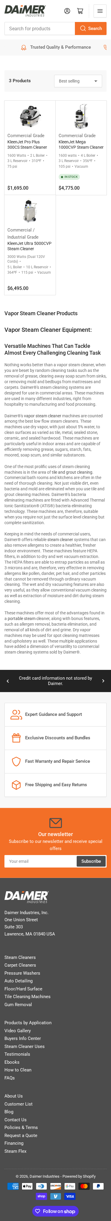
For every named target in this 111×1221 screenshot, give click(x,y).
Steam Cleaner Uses (24, 1046)
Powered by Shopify (79, 1176)
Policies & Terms (21, 1127)
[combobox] (55, 28)
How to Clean (17, 1070)
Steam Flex (15, 1151)
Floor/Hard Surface (23, 989)
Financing (13, 1143)
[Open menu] (100, 11)
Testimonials (17, 1054)
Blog (8, 1111)
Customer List (18, 1104)
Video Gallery (17, 1030)
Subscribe (91, 861)
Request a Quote (20, 1135)
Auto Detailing (18, 981)
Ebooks (12, 1062)
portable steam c (23, 618)
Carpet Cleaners (20, 965)
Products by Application (28, 1022)
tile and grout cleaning (72, 472)
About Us (13, 1096)
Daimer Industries (44, 1176)
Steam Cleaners (20, 957)
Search (95, 28)
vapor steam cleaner (42, 415)
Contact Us (15, 1119)
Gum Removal (18, 1004)
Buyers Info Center (22, 1038)
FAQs (9, 1078)
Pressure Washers (22, 973)
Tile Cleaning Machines (27, 996)
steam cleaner (60, 539)
